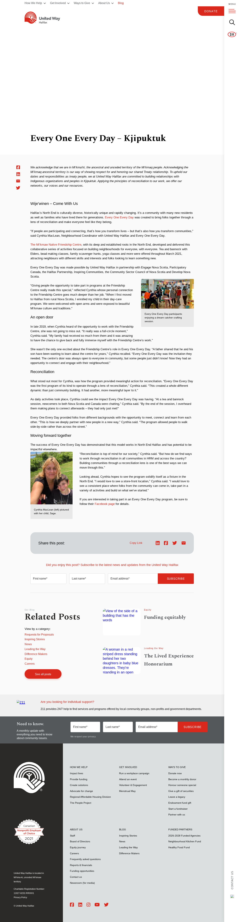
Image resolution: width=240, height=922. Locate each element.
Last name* (79, 578)
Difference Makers (36, 654)
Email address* (120, 578)
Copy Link (136, 542)
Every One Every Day (119, 217)
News (28, 644)
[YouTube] (97, 904)
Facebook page (105, 504)
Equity (29, 658)
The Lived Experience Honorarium (169, 660)
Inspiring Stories (35, 639)
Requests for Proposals (39, 634)
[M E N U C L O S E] (232, 11)
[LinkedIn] (80, 904)
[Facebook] (72, 904)
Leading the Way (35, 649)
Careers (30, 663)
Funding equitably (165, 617)
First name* (40, 578)
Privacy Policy (20, 897)
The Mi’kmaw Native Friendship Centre (55, 244)
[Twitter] (106, 904)
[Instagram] (88, 904)
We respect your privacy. (83, 736)
